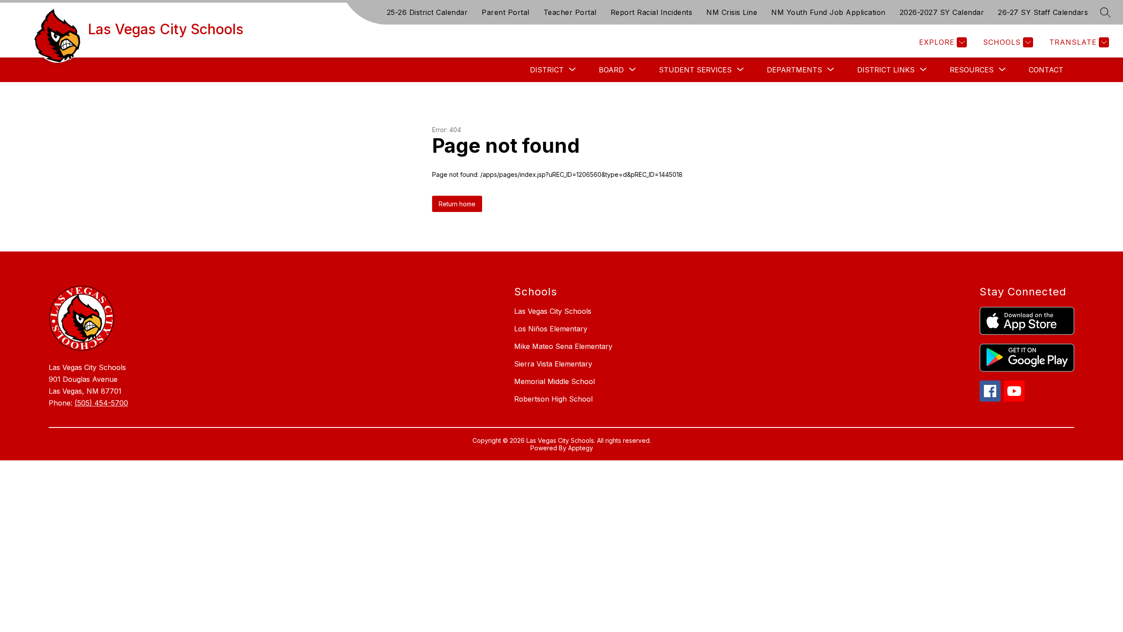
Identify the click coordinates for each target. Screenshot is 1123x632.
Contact (1046, 69)
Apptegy (580, 448)
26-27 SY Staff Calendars (1043, 12)
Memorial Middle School (554, 381)
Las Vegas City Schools (552, 311)
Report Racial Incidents (652, 12)
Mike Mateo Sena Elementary (563, 346)
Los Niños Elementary (550, 328)
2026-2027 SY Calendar (942, 12)
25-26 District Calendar (427, 12)
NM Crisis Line (731, 12)
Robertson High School (553, 399)
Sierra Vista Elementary (553, 363)
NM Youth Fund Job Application (828, 12)
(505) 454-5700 (101, 403)
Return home (457, 204)
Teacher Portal (570, 12)
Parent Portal (505, 12)
